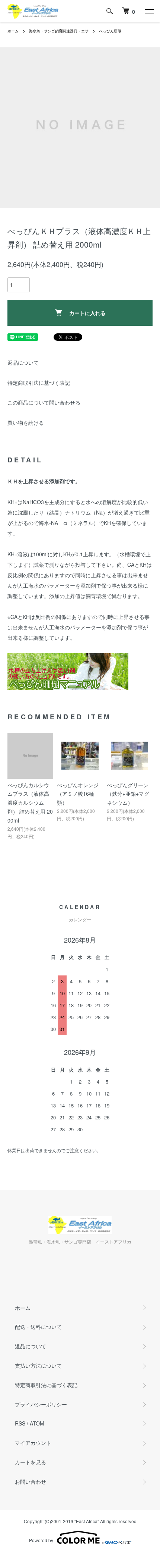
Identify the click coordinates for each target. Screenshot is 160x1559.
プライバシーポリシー (41, 1404)
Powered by (41, 1540)
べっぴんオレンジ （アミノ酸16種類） (78, 794)
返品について (23, 362)
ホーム (13, 31)
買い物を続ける (25, 422)
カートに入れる (87, 313)
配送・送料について (38, 1326)
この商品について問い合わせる (43, 402)
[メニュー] (149, 11)
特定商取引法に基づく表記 (38, 382)
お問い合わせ (30, 1481)
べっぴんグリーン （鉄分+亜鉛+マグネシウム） (128, 794)
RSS (20, 1423)
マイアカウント (33, 1442)
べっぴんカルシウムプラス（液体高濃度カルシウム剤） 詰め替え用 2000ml (30, 802)
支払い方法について (38, 1365)
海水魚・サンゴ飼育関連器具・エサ (59, 31)
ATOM (37, 1423)
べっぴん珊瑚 (110, 31)
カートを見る (30, 1462)
